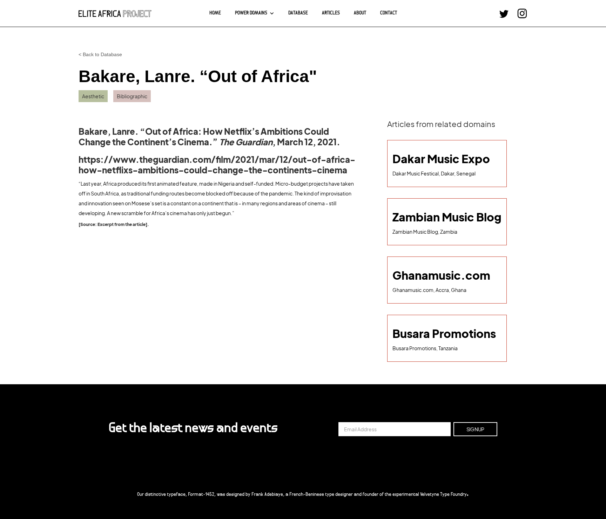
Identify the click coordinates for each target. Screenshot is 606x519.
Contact (388, 13)
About (360, 13)
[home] (115, 13)
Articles (331, 13)
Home (215, 13)
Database (298, 13)
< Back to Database (100, 54)
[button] (254, 13)
